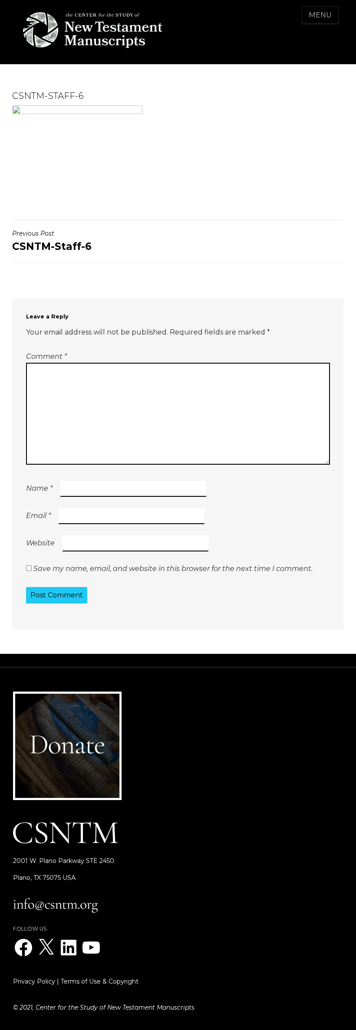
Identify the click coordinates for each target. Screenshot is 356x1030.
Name (39, 488)
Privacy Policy (34, 981)
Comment (46, 356)
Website (40, 543)
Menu (320, 15)
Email (38, 516)
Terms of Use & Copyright (99, 981)
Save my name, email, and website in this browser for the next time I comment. (173, 568)
